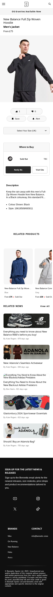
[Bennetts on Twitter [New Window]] (15, 512)
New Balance (13, 547)
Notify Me (18, 170)
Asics (10, 557)
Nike (9, 536)
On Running (12, 541)
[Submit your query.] (49, 4)
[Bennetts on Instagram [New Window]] (38, 501)
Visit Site (40, 170)
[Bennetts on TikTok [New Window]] (38, 512)
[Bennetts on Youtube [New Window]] (15, 501)
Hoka (10, 552)
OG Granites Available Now (26, 11)
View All (45, 306)
